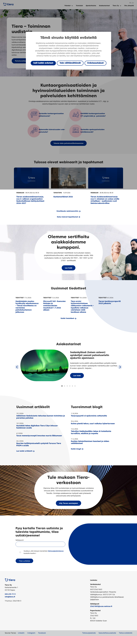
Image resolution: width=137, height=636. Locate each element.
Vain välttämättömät (70, 63)
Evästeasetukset (95, 63)
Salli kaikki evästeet (43, 63)
